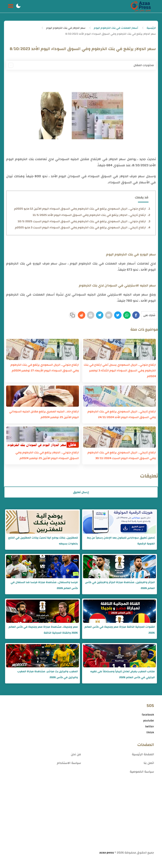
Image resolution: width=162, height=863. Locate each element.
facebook (148, 714)
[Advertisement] (81, 817)
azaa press (106, 852)
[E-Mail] (108, 315)
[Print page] (90, 315)
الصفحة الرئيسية (143, 754)
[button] (18, 6)
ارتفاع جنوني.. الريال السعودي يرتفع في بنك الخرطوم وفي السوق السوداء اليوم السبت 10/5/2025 (82, 221)
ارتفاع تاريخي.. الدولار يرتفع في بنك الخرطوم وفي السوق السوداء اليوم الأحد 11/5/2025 (89, 215)
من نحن (76, 754)
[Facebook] (135, 315)
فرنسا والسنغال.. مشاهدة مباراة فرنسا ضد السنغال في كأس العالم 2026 (44, 585)
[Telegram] (99, 315)
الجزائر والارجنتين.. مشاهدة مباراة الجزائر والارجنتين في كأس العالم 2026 (120, 585)
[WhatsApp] (126, 315)
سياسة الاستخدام (69, 763)
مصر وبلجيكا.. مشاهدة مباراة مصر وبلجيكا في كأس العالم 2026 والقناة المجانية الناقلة (43, 629)
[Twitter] (117, 315)
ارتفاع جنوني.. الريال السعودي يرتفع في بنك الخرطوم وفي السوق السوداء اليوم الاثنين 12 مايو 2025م (80, 208)
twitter (149, 726)
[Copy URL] (72, 315)
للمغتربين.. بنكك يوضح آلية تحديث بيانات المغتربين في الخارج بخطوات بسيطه (43, 540)
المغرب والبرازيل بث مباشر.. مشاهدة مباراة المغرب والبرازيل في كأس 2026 (47, 674)
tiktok (150, 732)
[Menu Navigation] (10, 6)
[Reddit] (81, 315)
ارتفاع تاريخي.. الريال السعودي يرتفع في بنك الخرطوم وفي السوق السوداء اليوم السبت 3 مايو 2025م (80, 227)
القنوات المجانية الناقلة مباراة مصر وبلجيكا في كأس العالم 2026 (120, 629)
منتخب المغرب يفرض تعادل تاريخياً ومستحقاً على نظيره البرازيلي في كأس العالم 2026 (122, 674)
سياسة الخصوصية (142, 771)
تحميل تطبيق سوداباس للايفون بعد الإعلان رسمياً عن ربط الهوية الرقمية (121, 540)
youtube (148, 720)
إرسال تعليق (81, 492)
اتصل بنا (149, 763)
